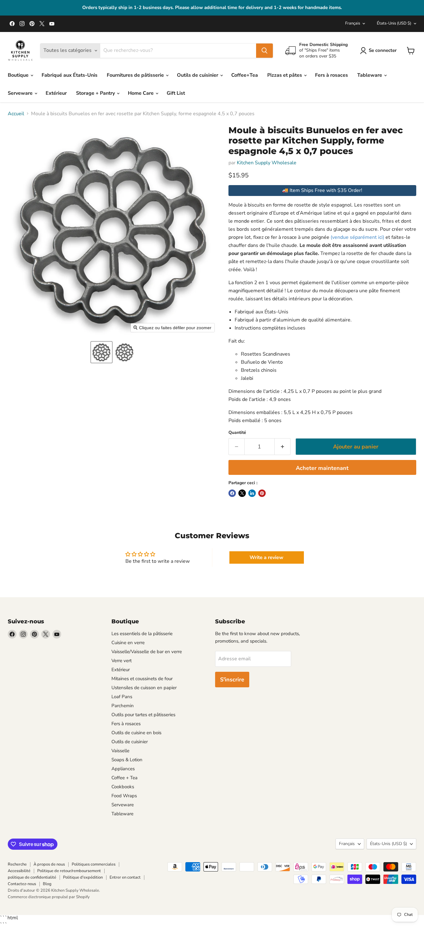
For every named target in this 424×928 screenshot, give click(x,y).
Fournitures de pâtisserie (136, 75)
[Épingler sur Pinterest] (262, 493)
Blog (47, 884)
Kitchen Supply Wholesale (266, 162)
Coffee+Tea (244, 75)
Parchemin (122, 706)
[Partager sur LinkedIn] (252, 493)
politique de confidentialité (32, 877)
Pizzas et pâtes (285, 75)
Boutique (19, 75)
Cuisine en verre (128, 642)
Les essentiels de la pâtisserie (142, 633)
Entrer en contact (125, 877)
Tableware (370, 75)
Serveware (21, 93)
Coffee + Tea (124, 778)
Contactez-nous (22, 884)
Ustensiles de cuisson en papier (144, 688)
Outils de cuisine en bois (136, 733)
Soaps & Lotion (126, 760)
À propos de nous (49, 864)
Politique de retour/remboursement (69, 871)
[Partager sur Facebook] (232, 493)
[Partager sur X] (242, 493)
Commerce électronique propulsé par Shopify (49, 897)
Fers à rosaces (331, 75)
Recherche (17, 864)
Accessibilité (19, 871)
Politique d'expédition (83, 877)
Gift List (176, 93)
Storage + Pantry (96, 93)
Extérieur (56, 93)
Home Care (141, 93)
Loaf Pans (121, 697)
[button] (101, 352)
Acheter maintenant (322, 468)
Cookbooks (122, 787)
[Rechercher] (264, 50)
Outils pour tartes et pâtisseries (143, 715)
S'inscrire (232, 679)
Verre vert (121, 660)
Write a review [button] (266, 557)
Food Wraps (124, 796)
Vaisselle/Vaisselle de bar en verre (146, 651)
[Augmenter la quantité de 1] (283, 446)
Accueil (16, 113)
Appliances (123, 769)
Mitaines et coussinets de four (142, 679)
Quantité (237, 432)
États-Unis (394, 23)
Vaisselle (120, 751)
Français (352, 23)
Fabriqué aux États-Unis (69, 75)
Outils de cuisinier (198, 75)
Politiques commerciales (93, 864)
